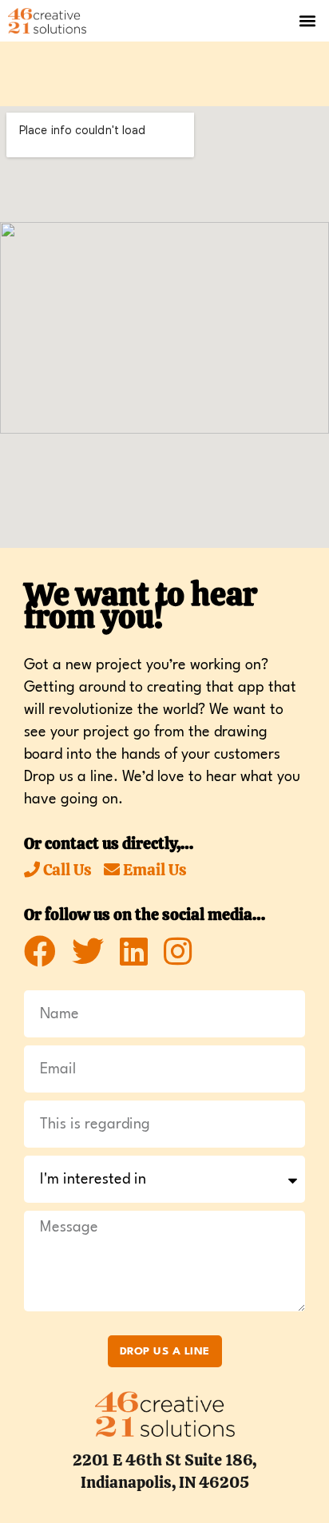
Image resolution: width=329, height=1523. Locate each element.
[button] (308, 20)
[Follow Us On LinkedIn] (134, 952)
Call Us (66, 869)
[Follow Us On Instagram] (178, 952)
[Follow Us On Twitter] (88, 952)
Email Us (153, 869)
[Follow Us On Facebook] (40, 952)
